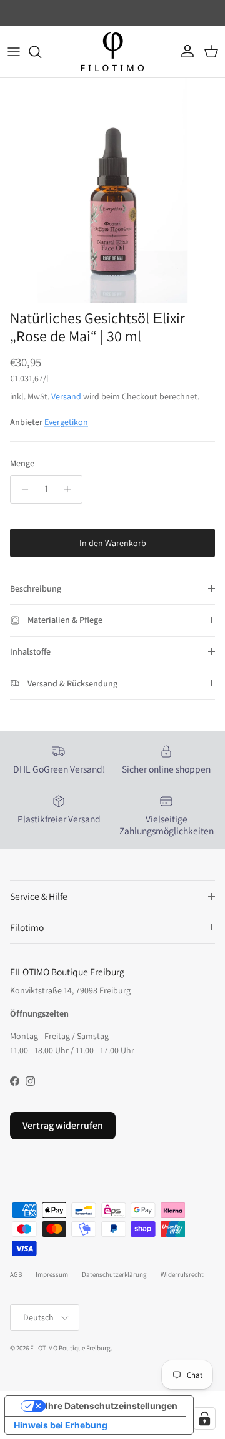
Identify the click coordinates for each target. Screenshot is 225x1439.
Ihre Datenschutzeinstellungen (112, 1405)
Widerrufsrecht (182, 1274)
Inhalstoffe (30, 651)
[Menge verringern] (21, 489)
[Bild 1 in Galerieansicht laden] (112, 190)
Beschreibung (35, 588)
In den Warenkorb (112, 543)
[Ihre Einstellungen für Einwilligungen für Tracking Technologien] (204, 1418)
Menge (22, 463)
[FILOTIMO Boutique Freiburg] (112, 51)
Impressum (52, 1274)
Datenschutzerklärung (114, 1274)
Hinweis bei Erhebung (61, 1425)
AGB (16, 1274)
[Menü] (14, 52)
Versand (66, 396)
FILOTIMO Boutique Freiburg (70, 1348)
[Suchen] (41, 52)
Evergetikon (66, 421)
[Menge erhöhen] (71, 489)
